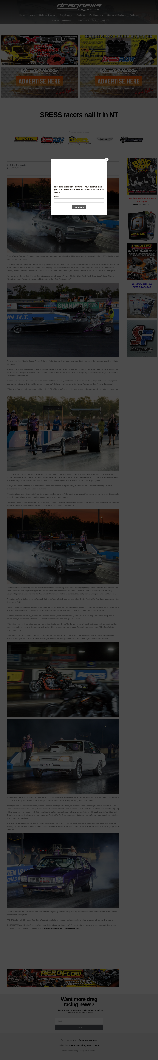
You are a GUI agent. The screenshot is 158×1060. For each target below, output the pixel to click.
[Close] (106, 159)
